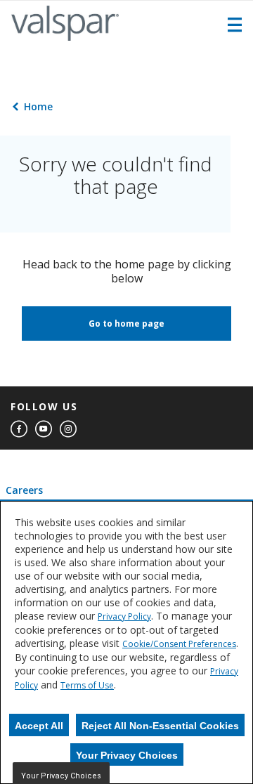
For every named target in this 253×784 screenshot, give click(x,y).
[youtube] (43, 429)
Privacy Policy (124, 616)
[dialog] (126, 642)
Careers (24, 490)
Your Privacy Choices (127, 755)
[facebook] (19, 429)
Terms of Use (87, 685)
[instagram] (68, 429)
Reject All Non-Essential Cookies (160, 725)
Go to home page (126, 323)
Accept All (39, 725)
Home (38, 106)
